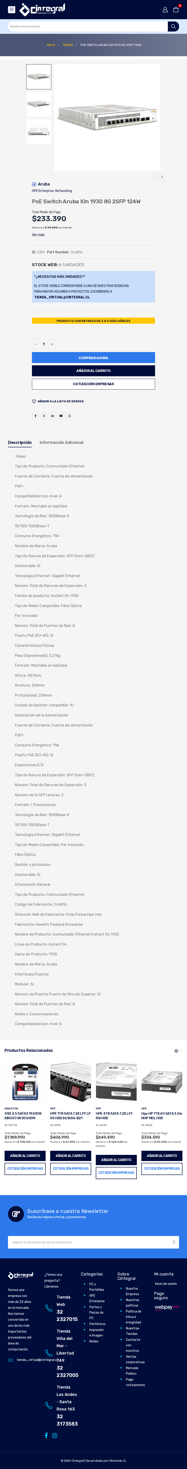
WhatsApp (69, 415)
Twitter (44, 415)
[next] (162, 177)
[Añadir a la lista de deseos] (38, 1068)
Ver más (38, 235)
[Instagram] (53, 1435)
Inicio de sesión (166, 1284)
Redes (94, 1341)
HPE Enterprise (43, 191)
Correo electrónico (61, 415)
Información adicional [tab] (61, 442)
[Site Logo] (42, 9)
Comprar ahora (93, 358)
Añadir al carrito (93, 371)
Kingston (11, 1108)
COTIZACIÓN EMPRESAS (93, 384)
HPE (52, 1108)
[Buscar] (173, 26)
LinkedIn (52, 415)
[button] (59, 117)
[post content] (25, 1082)
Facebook (35, 415)
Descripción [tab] (20, 442)
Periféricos (97, 1324)
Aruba (44, 184)
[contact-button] (174, 1242)
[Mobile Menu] (11, 9)
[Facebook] (46, 1435)
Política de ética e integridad (133, 1317)
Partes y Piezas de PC (96, 1312)
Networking (63, 191)
